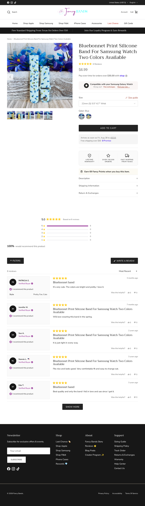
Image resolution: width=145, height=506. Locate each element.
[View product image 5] (48, 115)
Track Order (119, 450)
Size (81, 97)
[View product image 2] (20, 115)
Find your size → (124, 87)
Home (15, 23)
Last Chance (113, 23)
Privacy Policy (103, 493)
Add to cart (108, 128)
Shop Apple (28, 23)
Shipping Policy (121, 446)
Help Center (120, 463)
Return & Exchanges (89, 193)
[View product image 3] (29, 115)
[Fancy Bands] (72, 12)
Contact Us (119, 468)
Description (84, 178)
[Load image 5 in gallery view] (39, 75)
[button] (90, 64)
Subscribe (16, 459)
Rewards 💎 (62, 463)
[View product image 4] (39, 115)
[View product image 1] (11, 115)
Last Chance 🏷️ (63, 441)
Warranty (118, 459)
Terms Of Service (131, 493)
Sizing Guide (120, 441)
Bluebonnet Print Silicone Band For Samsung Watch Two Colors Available (42, 39)
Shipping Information (89, 185)
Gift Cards (128, 23)
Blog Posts (90, 450)
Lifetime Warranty (89, 161)
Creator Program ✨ (94, 454)
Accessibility (117, 493)
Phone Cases (62, 459)
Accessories (97, 23)
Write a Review (127, 261)
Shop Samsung (46, 23)
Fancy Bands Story (94, 441)
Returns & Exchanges (124, 454)
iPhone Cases (80, 23)
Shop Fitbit (63, 23)
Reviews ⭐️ (90, 446)
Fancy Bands (18, 493)
